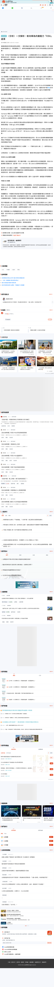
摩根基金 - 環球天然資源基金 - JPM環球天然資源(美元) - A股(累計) (16, 768)
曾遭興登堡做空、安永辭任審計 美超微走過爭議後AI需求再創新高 (8, 351)
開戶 (51, 757)
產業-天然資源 (8, 770)
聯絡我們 (44, 962)
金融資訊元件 (38, 962)
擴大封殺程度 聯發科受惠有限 (9, 282)
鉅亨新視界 (5, 31)
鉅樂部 (22, 962)
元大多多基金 (4, 774)
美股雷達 (9, 615)
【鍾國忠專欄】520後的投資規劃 (37, 330)
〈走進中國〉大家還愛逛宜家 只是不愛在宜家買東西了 (8, 368)
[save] (41, 8)
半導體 (6, 845)
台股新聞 (8, 595)
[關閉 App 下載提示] (1, 2)
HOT (7, 680)
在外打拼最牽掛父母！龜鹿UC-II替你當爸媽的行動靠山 (27, 351)
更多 (50, 515)
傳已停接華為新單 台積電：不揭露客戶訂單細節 (13, 285)
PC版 (9, 962)
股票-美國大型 (8, 758)
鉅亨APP (13, 962)
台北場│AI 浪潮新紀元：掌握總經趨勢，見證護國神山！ (21, 687)
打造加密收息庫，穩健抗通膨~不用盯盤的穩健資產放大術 (20, 693)
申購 (51, 763)
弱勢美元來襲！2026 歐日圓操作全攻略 (13, 233)
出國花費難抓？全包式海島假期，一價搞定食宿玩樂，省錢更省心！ (45, 351)
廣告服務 (32, 962)
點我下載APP (17, 235)
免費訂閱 (49, 942)
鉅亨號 (18, 962)
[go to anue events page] (47, 5)
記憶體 (6, 837)
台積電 (6, 841)
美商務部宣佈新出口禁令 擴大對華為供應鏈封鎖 (13, 278)
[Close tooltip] (50, 11)
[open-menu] (1, 5)
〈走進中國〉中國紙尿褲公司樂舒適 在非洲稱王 (26, 368)
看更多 (50, 294)
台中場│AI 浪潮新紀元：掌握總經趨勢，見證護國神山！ (21, 680)
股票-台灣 (7, 764)
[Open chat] (51, 8)
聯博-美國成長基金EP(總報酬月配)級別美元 (11, 756)
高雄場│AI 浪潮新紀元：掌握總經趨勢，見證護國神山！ (21, 699)
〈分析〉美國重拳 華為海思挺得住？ (10, 280)
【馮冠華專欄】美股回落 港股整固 (11, 330)
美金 (48, 88)
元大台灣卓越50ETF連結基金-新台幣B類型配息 (12, 762)
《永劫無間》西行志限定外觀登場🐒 (45, 368)
